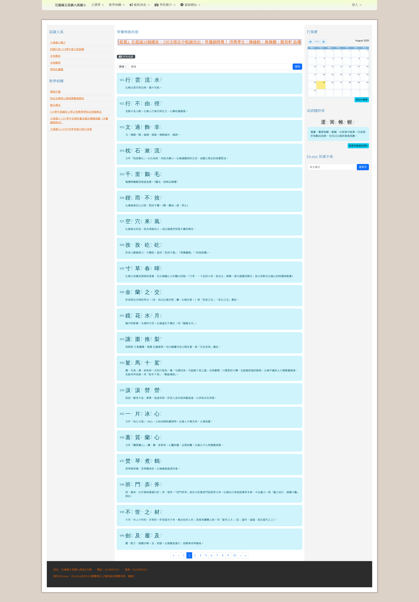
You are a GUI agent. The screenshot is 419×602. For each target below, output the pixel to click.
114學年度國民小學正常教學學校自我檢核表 (76, 111)
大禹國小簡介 (58, 42)
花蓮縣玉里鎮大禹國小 (70, 5)
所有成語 (127, 56)
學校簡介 (166, 4)
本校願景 (55, 62)
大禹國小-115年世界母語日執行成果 (71, 129)
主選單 (95, 4)
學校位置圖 (56, 69)
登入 (355, 4)
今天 (317, 41)
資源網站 (190, 4)
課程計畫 (55, 91)
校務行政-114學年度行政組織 (67, 49)
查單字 (363, 167)
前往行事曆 (361, 100)
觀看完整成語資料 (358, 146)
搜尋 (297, 66)
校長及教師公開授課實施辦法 (67, 98)
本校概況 (55, 56)
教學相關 (115, 4)
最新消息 (140, 4)
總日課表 (55, 105)
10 (234, 555)
